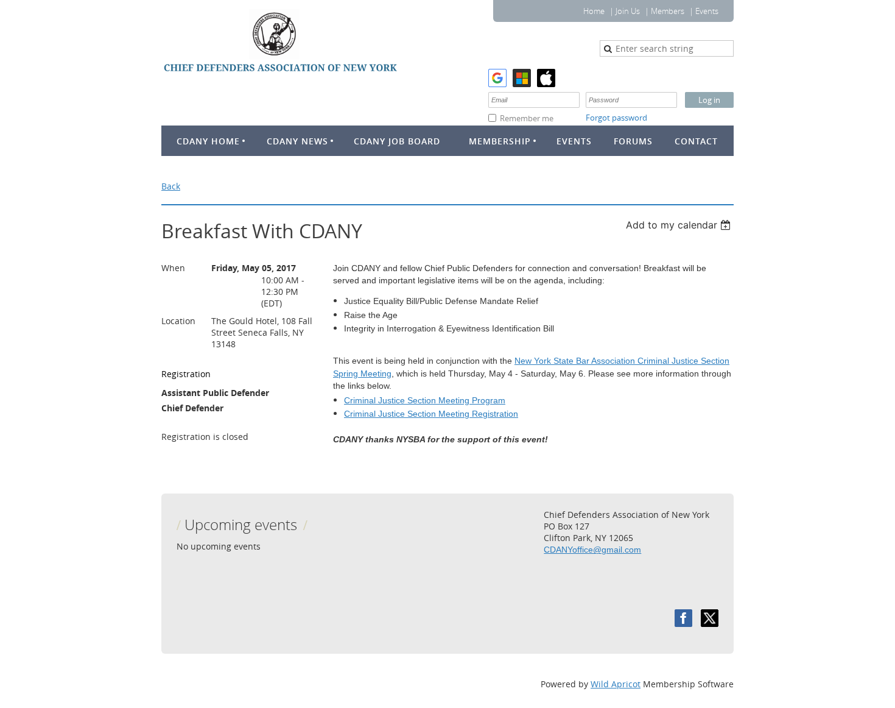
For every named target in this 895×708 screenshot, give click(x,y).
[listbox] (680, 225)
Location (178, 321)
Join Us (628, 10)
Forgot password (616, 117)
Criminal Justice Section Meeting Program (424, 400)
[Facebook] (683, 618)
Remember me (526, 118)
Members (667, 10)
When (173, 268)
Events (706, 10)
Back (170, 186)
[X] (709, 618)
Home (594, 10)
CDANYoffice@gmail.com (592, 549)
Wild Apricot (616, 684)
